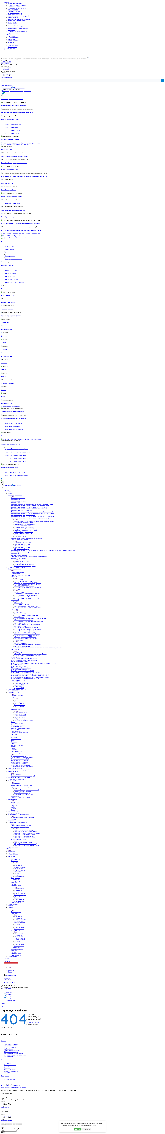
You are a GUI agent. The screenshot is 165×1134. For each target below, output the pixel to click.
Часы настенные (9, 249)
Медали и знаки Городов (12, 133)
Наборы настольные (11, 273)
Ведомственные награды (15, 13)
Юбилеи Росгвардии (20, 643)
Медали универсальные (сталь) (10, 444)
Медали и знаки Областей (12, 130)
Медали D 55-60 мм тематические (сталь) (17, 475)
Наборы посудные (10, 276)
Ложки (3, 396)
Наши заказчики (12, 47)
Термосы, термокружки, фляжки (11, 315)
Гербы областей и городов (12, 426)
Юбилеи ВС (18, 612)
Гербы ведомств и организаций (14, 429)
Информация (5, 1076)
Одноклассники (11, 1000)
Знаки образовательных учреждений (18, 16)
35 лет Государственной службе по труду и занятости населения (20, 223)
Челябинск (11, 970)
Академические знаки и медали (13, 1053)
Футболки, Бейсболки (7, 383)
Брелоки (3, 342)
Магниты (4, 363)
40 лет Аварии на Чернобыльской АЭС (13, 210)
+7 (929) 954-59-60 (6, 74)
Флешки (3, 390)
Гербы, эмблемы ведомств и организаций (13, 418)
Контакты (7, 1068)
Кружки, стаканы (6, 356)
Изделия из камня (6, 329)
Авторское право (13, 45)
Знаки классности (13, 17)
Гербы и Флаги (8, 1049)
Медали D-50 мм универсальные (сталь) (16, 449)
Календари (4, 349)
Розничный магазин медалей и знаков (15, 1055)
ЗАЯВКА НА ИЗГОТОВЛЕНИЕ (10, 89)
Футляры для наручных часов (13, 259)
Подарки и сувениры (14, 11)
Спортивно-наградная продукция (17, 31)
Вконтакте (9, 994)
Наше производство (13, 37)
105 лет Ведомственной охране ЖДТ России (14, 156)
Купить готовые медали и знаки (17, 5)
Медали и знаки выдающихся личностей (13, 105)
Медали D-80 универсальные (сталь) (15, 461)
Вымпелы (4, 369)
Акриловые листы (13, 33)
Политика (7, 1072)
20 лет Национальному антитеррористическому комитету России (21, 230)
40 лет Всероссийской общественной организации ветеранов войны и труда (24, 176)
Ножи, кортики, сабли (7, 295)
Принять (77, 1129)
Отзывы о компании (10, 1065)
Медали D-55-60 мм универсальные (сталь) (17, 452)
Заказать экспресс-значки (21, 561)
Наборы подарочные (7, 265)
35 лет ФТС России (7, 183)
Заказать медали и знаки (15, 3)
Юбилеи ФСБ (18, 603)
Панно (3, 289)
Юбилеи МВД (18, 580)
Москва (10, 972)
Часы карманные (10, 256)
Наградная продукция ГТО (15, 27)
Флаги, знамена (5, 436)
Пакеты (3, 376)
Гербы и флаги (12, 22)
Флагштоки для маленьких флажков (12, 411)
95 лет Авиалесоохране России (10, 203)
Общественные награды (15, 14)
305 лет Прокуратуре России (9, 169)
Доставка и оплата (9, 1079)
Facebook (9, 992)
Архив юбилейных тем (21, 683)
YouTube (8, 998)
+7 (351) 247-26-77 (6, 68)
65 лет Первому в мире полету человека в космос (16, 217)
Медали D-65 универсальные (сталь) (15, 455)
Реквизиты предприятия (11, 1071)
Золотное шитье (12, 23)
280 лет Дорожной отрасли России (11, 196)
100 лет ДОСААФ (13, 10)
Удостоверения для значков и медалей (19, 19)
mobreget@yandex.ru (6, 77)
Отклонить (87, 1129)
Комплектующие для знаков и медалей (19, 28)
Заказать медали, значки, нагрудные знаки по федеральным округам (34, 521)
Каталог (10, 493)
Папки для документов (8, 302)
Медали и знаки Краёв (11, 127)
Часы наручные (9, 246)
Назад (9, 491)
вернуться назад (33, 1024)
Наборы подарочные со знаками (14, 282)
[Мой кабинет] (1, 487)
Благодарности (12, 39)
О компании (11, 36)
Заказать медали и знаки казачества (12, 99)
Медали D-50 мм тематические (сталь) (16, 472)
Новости (10, 44)
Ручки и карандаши (7, 309)
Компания (4, 1060)
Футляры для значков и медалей (17, 20)
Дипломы (4, 336)
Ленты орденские (13, 25)
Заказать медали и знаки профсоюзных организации (17, 112)
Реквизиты (11, 42)
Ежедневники (5, 322)
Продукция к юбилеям (14, 6)
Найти (2, 1132)
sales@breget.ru (5, 63)
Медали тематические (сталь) (10, 467)
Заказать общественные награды (11, 139)
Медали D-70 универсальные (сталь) (15, 458)
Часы (2, 241)
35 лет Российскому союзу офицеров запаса (14, 163)
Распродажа (11, 30)
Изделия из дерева (6, 403)
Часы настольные (10, 252)
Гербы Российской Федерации (14, 423)
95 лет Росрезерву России (8, 190)
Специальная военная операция (17, 8)
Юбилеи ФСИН (19, 592)
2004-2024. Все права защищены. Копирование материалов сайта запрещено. (13, 1086)
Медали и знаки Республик (13, 124)
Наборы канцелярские (11, 279)
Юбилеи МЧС (18, 652)
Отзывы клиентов (13, 40)
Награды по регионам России (10, 119)
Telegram (8, 996)
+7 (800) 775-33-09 (6, 62)
